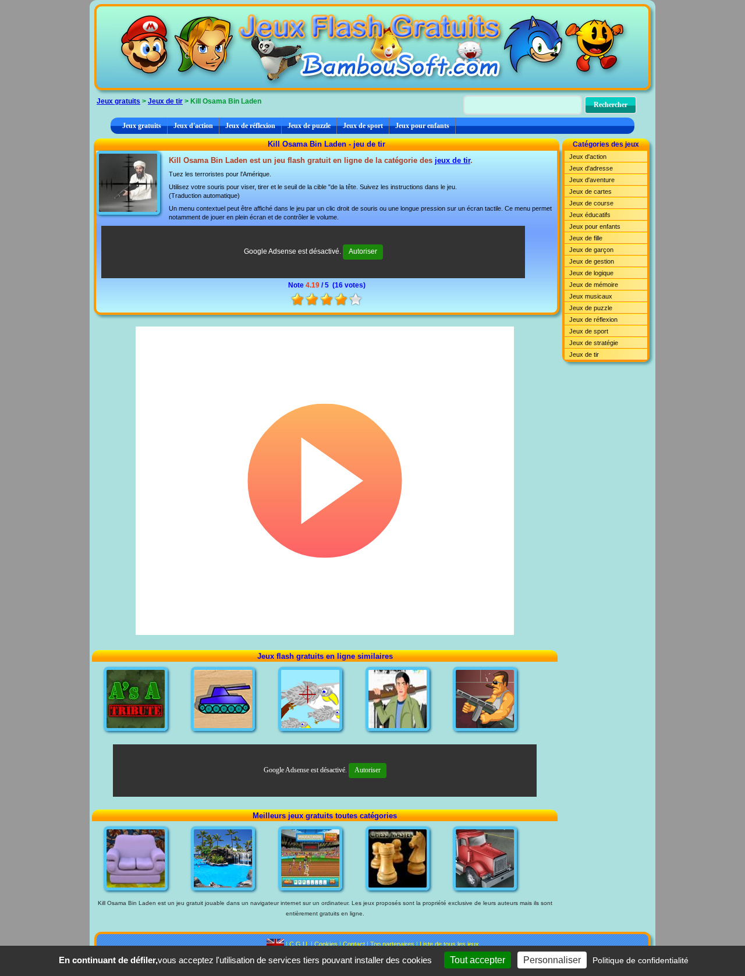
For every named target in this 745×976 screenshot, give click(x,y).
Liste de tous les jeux (449, 943)
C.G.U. (299, 943)
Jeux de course (591, 203)
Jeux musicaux (590, 296)
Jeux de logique (591, 272)
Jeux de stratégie (593, 342)
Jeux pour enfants (422, 126)
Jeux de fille (585, 238)
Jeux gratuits (118, 101)
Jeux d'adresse (591, 168)
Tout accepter (477, 960)
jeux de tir (452, 160)
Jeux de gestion (591, 261)
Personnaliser (552, 960)
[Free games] (275, 943)
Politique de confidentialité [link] (641, 960)
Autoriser (363, 251)
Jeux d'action (193, 126)
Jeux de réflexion (250, 126)
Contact (354, 943)
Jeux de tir (165, 101)
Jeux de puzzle (309, 126)
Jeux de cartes (590, 191)
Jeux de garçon (591, 249)
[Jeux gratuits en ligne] (372, 47)
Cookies (326, 943)
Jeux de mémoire (593, 284)
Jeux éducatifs (590, 214)
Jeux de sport (363, 126)
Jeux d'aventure (592, 179)
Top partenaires (392, 943)
